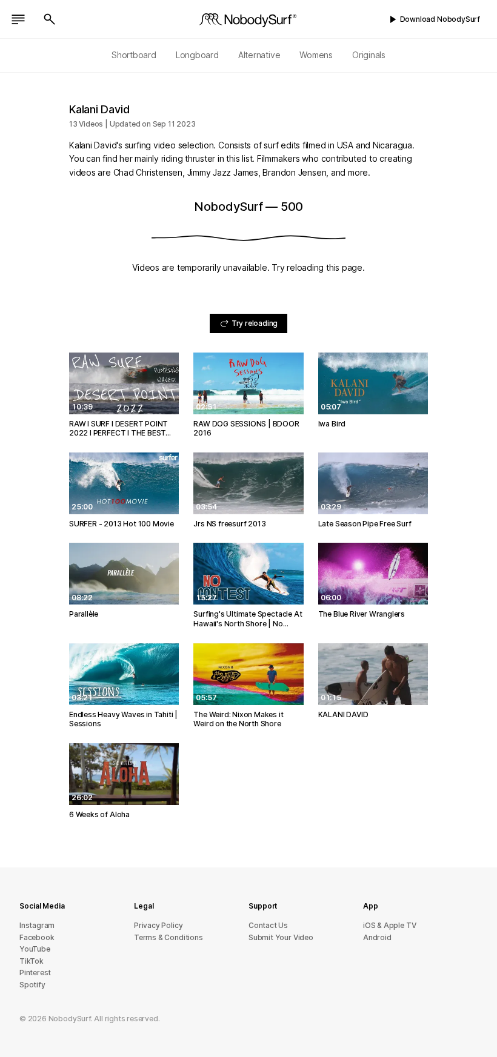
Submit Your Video (280, 937)
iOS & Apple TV (389, 925)
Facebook (36, 937)
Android (377, 937)
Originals (368, 55)
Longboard (197, 55)
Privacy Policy (158, 925)
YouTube (34, 948)
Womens (316, 55)
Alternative (259, 55)
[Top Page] (248, 19)
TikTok (31, 961)
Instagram (37, 925)
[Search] (49, 19)
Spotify (32, 984)
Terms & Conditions (168, 937)
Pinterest (35, 972)
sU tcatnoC (268, 925)
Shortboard (134, 55)
